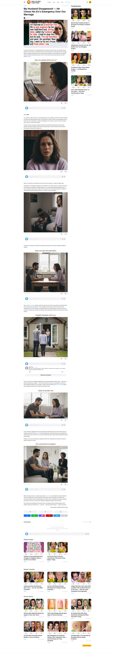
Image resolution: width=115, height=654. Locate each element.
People (72, 28)
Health (48, 616)
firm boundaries (58, 384)
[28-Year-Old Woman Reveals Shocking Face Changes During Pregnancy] (57, 577)
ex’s (39, 504)
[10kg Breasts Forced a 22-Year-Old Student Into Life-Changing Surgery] (81, 36)
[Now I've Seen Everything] (34, 2)
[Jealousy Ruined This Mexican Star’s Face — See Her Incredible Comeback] (34, 577)
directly (38, 433)
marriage (29, 56)
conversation (32, 305)
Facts (48, 561)
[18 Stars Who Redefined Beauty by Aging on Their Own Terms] (34, 604)
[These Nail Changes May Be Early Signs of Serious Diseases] (57, 604)
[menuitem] (49, 2)
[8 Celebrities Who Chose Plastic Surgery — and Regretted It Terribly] (81, 58)
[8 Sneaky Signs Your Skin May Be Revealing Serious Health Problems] (81, 626)
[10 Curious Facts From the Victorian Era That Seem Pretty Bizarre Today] (57, 547)
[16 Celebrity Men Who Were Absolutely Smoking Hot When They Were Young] (81, 604)
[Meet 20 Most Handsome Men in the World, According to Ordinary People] (81, 14)
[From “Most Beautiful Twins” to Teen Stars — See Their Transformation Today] (81, 80)
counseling (48, 495)
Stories (25, 5)
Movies (72, 618)
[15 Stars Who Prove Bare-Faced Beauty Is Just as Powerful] (34, 626)
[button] (30, 512)
